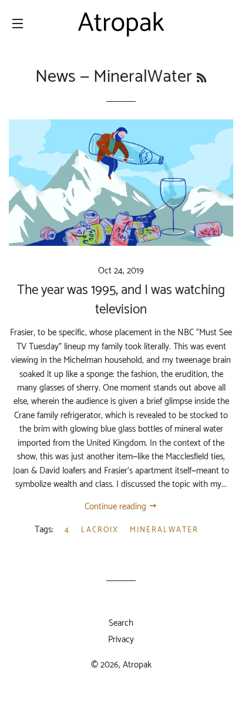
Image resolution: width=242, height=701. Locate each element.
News (55, 76)
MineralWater (164, 530)
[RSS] (201, 79)
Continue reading (117, 506)
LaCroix (100, 530)
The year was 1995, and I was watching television (121, 299)
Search (121, 623)
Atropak (137, 664)
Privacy (121, 639)
